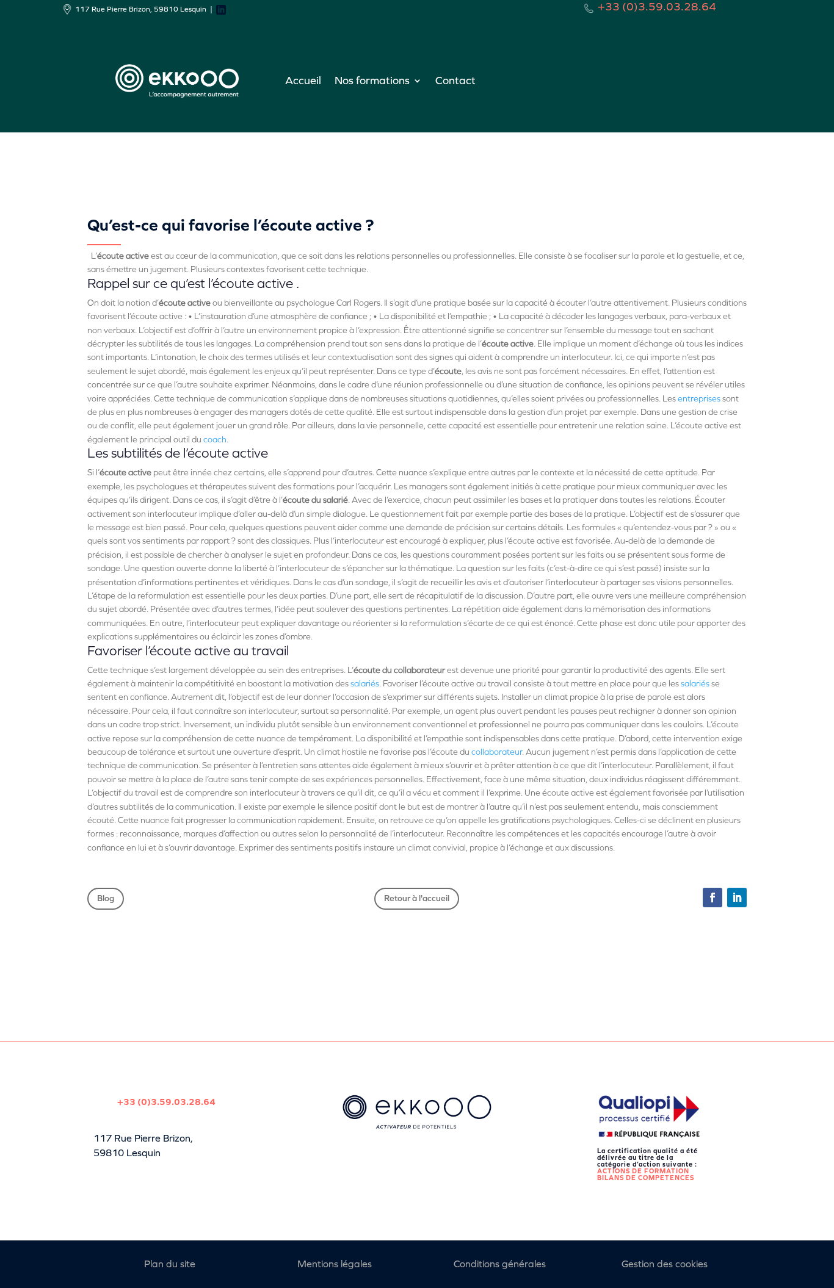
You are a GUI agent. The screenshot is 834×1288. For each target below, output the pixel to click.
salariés (364, 683)
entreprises (699, 399)
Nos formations (372, 80)
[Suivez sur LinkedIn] (737, 897)
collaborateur (496, 752)
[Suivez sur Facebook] (712, 897)
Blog (105, 898)
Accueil (303, 80)
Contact (455, 80)
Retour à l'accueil (416, 898)
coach (215, 439)
